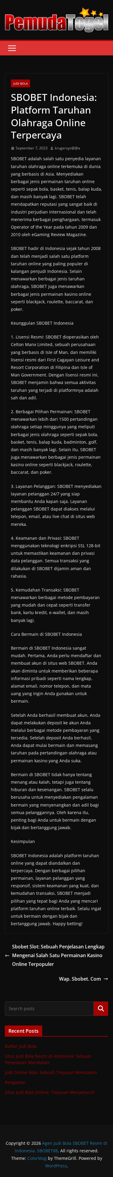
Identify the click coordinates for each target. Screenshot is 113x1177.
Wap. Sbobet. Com (80, 979)
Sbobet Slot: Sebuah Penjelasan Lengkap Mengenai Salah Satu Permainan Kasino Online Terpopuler (58, 955)
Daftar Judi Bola (20, 1046)
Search (101, 1008)
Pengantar (15, 1082)
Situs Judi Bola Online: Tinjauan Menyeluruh (50, 1092)
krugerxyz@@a (67, 148)
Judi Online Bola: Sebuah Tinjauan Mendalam (51, 1072)
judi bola (20, 83)
